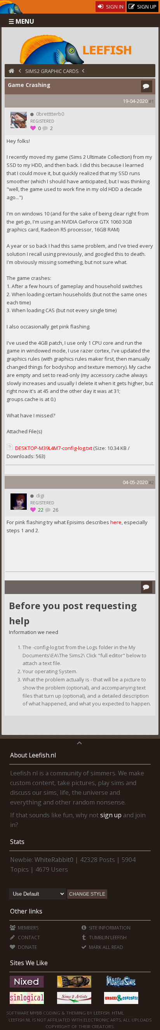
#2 (151, 482)
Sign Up (146, 6)
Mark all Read (105, 947)
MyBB (36, 1013)
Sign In (114, 6)
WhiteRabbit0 (54, 859)
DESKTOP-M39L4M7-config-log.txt (53, 448)
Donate (27, 947)
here (116, 522)
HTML (117, 1013)
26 (55, 510)
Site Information (109, 927)
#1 (151, 101)
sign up (111, 815)
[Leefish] (80, 48)
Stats (17, 841)
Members (27, 927)
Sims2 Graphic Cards (52, 71)
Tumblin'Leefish (107, 937)
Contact (28, 937)
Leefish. (102, 1013)
